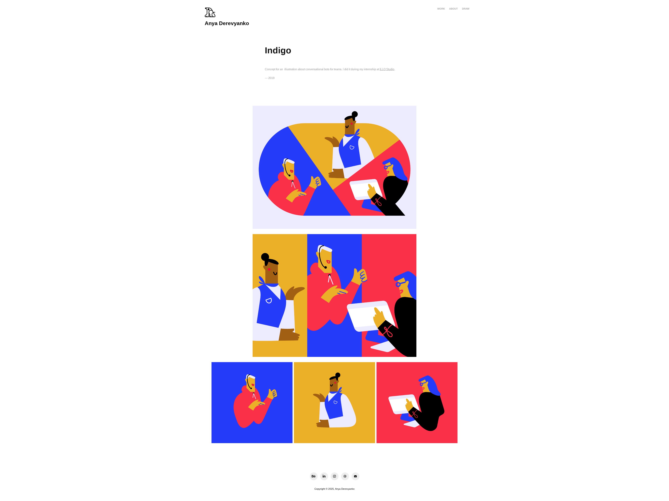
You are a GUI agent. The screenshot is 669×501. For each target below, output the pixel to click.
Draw (465, 8)
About (453, 8)
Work (441, 8)
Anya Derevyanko (227, 23)
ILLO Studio (387, 69)
